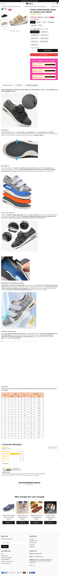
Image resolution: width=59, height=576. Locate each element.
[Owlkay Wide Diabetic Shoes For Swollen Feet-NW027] (4, 15)
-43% (10, 9)
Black (38, 22)
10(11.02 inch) (34, 44)
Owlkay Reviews (34, 541)
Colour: (34, 19)
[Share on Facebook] (14, 31)
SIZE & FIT (19, 85)
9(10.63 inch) (34, 41)
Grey (44, 22)
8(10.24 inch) (34, 38)
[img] (9, 468)
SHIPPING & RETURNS (31, 85)
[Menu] (1, 3)
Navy (40, 25)
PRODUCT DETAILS (8, 85)
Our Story (32, 539)
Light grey (33, 25)
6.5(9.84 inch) (34, 35)
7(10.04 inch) (44, 35)
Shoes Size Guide (5, 563)
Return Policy (4, 555)
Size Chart (46, 29)
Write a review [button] (52, 447)
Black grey (51, 22)
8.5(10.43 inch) (44, 38)
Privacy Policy (33, 542)
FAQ (2, 553)
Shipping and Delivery (6, 557)
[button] (56, 3)
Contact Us (32, 544)
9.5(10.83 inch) (44, 41)
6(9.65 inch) (44, 32)
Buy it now (44, 55)
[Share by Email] (19, 31)
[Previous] (10, 19)
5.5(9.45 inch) (34, 32)
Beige (32, 22)
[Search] (4, 3)
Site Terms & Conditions (7, 561)
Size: (39, 29)
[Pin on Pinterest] (16, 31)
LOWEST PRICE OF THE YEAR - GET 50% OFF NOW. (30, 6)
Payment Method (5, 559)
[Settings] (53, 3)
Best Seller (32, 546)
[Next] (27, 19)
